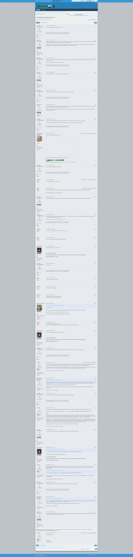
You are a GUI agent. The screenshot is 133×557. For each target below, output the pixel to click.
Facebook (57, 256)
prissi (39, 40)
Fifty (39, 362)
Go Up (37, 545)
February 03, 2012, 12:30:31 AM (50, 214)
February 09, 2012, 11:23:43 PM (50, 464)
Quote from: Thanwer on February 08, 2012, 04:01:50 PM (55, 305)
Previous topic (89, 19)
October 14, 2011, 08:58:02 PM (50, 72)
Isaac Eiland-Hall (41, 303)
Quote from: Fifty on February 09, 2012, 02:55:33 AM (54, 379)
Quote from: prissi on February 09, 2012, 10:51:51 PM (55, 449)
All (47, 22)
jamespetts (40, 246)
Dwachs (39, 378)
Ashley (39, 25)
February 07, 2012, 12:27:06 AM (50, 277)
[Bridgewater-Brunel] (37, 256)
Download (47, 253)
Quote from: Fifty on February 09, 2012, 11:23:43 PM (54, 498)
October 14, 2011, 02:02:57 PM (50, 57)
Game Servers (61, 33)
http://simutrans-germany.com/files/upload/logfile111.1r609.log (75, 467)
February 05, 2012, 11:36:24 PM (50, 263)
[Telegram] (37, 314)
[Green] (95, 2)
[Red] (93, 2)
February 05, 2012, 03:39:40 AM (50, 237)
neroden (39, 104)
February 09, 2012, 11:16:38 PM (50, 447)
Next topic (95, 19)
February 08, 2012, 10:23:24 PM (50, 322)
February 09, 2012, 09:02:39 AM (50, 393)
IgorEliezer (40, 133)
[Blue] (94, 2)
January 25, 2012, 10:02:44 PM (50, 196)
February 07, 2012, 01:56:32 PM (50, 286)
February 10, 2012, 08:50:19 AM (50, 496)
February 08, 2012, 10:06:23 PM (50, 303)
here (58, 254)
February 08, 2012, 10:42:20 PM (50, 330)
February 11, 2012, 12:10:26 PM (51, 532)
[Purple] (96, 2)
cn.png (48, 540)
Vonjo (39, 532)
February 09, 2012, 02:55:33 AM (50, 362)
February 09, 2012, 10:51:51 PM (50, 429)
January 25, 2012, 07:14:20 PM (50, 188)
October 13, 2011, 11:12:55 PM (50, 25)
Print (95, 22)
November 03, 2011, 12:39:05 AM (50, 90)
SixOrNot (57, 32)
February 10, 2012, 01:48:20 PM (50, 511)
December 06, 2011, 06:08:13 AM (50, 104)
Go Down (37, 22)
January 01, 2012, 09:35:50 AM (50, 133)
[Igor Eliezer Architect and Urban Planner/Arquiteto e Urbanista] (37, 145)
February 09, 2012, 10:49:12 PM (50, 407)
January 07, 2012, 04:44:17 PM (50, 165)
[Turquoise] (97, 2)
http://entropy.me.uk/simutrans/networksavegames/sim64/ (55, 219)
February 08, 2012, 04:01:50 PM (50, 294)
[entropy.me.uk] (37, 35)
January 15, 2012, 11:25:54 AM (50, 179)
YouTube (63, 162)
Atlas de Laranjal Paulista (71, 162)
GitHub (67, 162)
